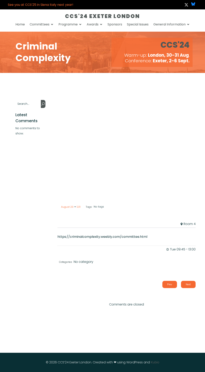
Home (20, 24)
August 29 (67, 207)
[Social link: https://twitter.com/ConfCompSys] (186, 5)
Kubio (155, 362)
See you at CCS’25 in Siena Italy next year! (40, 4)
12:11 (78, 207)
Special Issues (138, 24)
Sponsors (115, 24)
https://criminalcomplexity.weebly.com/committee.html (102, 236)
